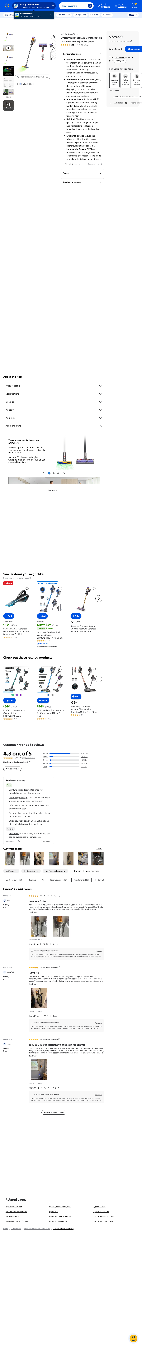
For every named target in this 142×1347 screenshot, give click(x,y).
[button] (104, 5)
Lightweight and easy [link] (19, 790)
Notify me (120, 61)
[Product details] (100, 386)
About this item (12, 376)
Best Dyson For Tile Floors (16, 1211)
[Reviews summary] (76, 45)
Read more (33, 912)
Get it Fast (94, 15)
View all (99, 849)
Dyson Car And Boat (14, 1207)
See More (52, 490)
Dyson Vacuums (12, 1216)
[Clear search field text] (83, 5)
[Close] (51, 15)
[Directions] (100, 402)
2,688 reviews (30, 758)
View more (98, 951)
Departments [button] (10, 15)
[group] (74, 45)
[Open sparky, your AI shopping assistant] (133, 1338)
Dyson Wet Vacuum (101, 1211)
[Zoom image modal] (53, 48)
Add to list (118, 103)
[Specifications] (100, 394)
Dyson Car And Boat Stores (60, 1207)
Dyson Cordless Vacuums (103, 1216)
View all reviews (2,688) (54, 1112)
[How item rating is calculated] (30, 762)
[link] (97, 858)
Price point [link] (14, 833)
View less (45, 841)
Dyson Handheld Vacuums (60, 1216)
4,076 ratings (83, 45)
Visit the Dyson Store (69, 34)
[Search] (90, 6)
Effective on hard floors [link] (20, 805)
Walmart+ (107, 15)
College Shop (80, 15)
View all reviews (12, 769)
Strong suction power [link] (19, 821)
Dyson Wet (53, 1211)
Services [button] (28, 15)
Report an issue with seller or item (127, 96)
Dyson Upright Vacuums (103, 1221)
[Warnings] (100, 418)
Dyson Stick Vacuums (58, 1221)
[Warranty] (100, 410)
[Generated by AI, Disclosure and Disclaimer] (101, 164)
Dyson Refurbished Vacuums (17, 1221)
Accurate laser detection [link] (20, 813)
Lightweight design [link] (18, 797)
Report (56, 944)
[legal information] (131, 41)
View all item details (73, 164)
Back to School (64, 15)
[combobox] (76, 5)
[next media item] (53, 56)
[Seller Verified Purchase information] (59, 895)
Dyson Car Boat (99, 1207)
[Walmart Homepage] (7, 5)
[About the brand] (100, 426)
